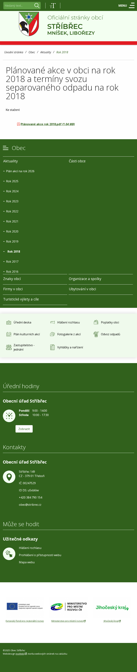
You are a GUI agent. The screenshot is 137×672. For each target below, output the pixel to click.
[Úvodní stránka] (68, 24)
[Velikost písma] (53, 5)
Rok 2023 (12, 201)
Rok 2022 (12, 211)
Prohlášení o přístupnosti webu (40, 555)
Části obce (77, 161)
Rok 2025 (12, 181)
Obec (32, 52)
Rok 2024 (12, 191)
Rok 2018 (62, 52)
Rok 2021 (12, 221)
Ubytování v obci (82, 288)
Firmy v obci (13, 288)
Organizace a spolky (85, 278)
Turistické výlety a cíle (21, 299)
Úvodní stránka (13, 52)
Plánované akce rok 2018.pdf (48, 124)
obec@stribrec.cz (30, 505)
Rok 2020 (12, 231)
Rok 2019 (12, 241)
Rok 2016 (12, 272)
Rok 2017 (12, 262)
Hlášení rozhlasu (30, 548)
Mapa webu (27, 562)
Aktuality (45, 52)
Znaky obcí (12, 278)
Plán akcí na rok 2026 (20, 171)
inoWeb (20, 653)
